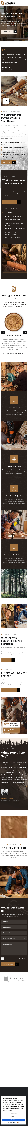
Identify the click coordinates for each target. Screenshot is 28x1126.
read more (7, 31)
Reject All (14, 1116)
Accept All (14, 1119)
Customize (14, 1113)
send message (8, 964)
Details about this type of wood (13, 353)
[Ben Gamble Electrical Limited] (8, 3)
